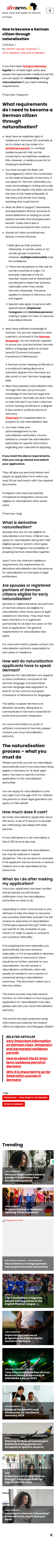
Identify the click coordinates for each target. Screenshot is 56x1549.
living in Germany (35, 66)
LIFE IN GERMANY (11, 52)
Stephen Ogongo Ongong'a (21, 48)
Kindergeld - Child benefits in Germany (26, 1097)
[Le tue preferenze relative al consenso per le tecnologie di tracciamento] (53, 1162)
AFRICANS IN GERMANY (33, 52)
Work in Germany (13, 1104)
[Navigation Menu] (50, 10)
